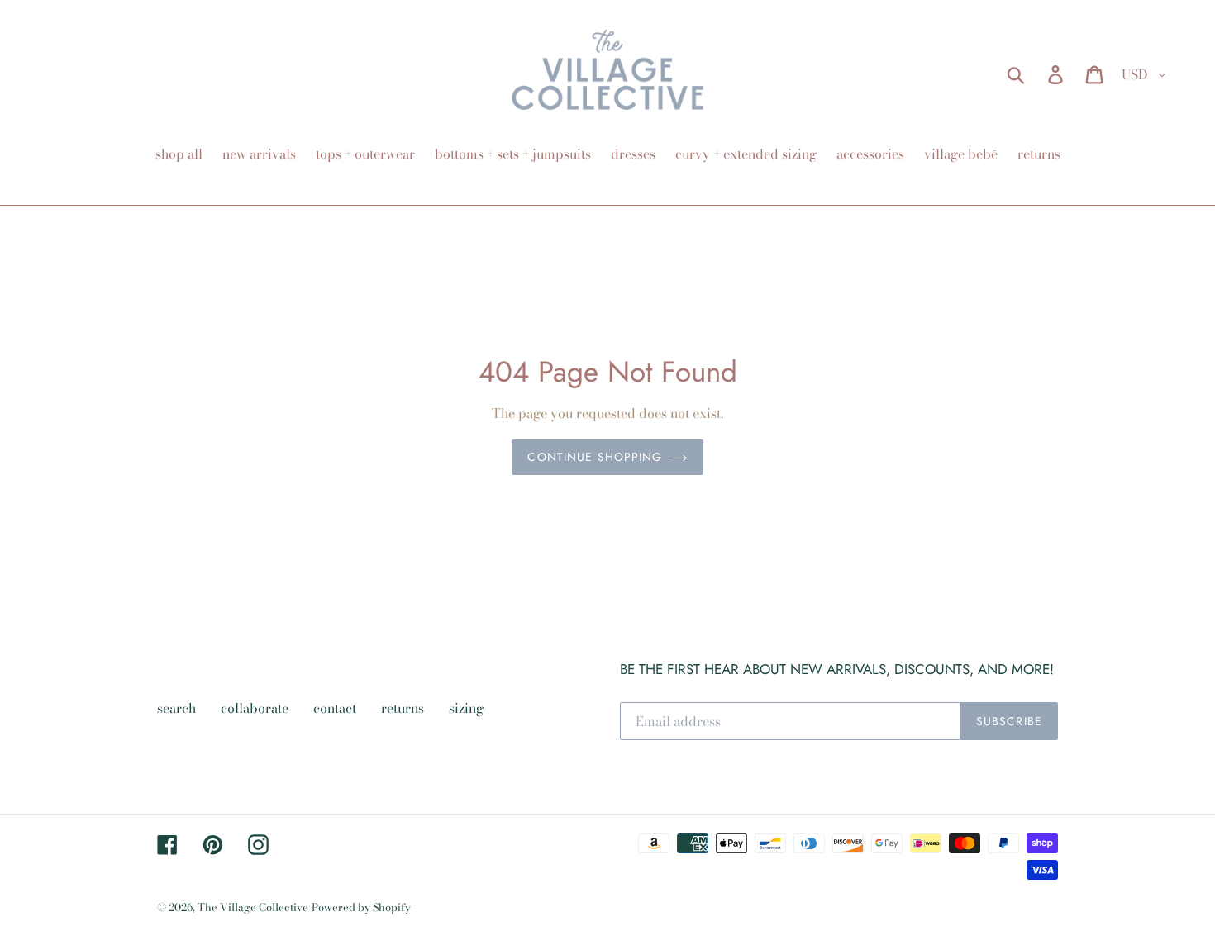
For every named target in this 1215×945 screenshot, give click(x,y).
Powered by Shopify (361, 907)
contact (334, 708)
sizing (466, 708)
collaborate (254, 708)
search (176, 708)
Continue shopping (594, 457)
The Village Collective (253, 907)
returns (402, 708)
